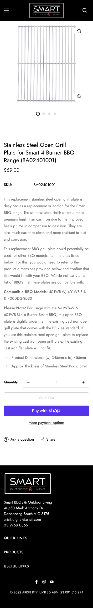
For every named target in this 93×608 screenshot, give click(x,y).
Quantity (11, 382)
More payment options (46, 422)
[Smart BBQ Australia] (46, 10)
